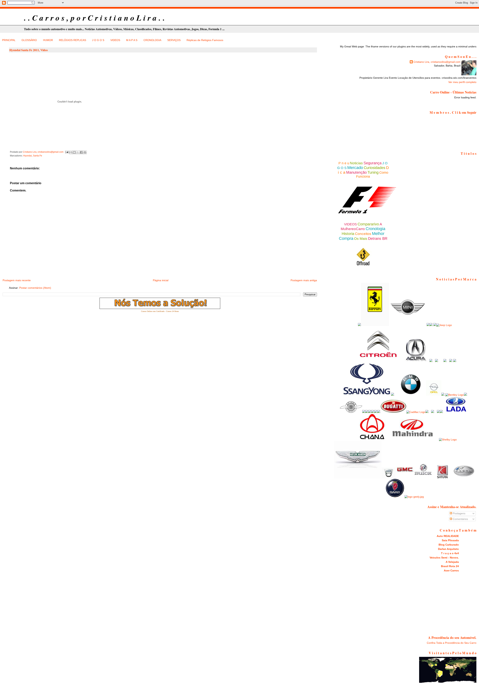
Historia (348, 234)
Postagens (458, 513)
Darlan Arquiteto (448, 548)
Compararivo (368, 224)
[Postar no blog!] (74, 152)
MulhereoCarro (353, 229)
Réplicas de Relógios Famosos (205, 40)
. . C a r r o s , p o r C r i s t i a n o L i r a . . (94, 17)
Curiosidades (374, 168)
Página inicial (160, 280)
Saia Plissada (450, 540)
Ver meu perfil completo (462, 82)
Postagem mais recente (17, 280)
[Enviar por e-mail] (71, 152)
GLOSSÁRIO (29, 40)
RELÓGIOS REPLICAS (72, 40)
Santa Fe (37, 156)
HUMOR (48, 40)
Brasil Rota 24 (450, 566)
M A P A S (131, 40)
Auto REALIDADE (448, 536)
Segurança (373, 163)
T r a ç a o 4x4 (450, 553)
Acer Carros (451, 570)
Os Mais (360, 239)
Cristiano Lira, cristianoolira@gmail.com (437, 61)
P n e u (343, 163)
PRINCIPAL (9, 40)
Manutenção (356, 172)
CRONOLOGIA (152, 40)
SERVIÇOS (174, 40)
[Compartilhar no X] (78, 152)
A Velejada (452, 561)
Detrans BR (377, 238)
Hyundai (27, 156)
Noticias (356, 163)
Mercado (355, 167)
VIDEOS (115, 40)
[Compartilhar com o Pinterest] (85, 152)
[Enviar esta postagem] (66, 152)
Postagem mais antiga (304, 280)
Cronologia (375, 228)
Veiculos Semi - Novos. (444, 557)
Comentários (460, 518)
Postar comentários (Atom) (35, 287)
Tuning (373, 172)
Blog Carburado (449, 544)
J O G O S (98, 40)
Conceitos (363, 234)
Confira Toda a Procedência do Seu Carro (451, 642)
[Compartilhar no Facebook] (81, 152)
